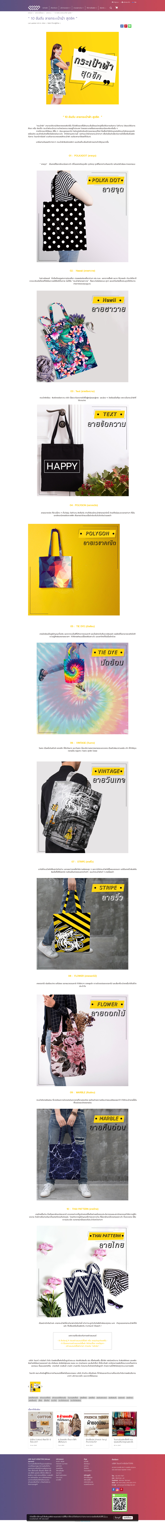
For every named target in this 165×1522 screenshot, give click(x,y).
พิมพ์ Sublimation (61, 1475)
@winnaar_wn (120, 1478)
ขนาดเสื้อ (58, 1480)
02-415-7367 (119, 1476)
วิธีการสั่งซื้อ (87, 1480)
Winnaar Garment (124, 1480)
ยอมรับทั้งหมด (128, 1518)
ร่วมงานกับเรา (88, 1470)
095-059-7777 (131, 1482)
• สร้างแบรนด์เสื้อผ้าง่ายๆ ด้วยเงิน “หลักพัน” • (82, 1346)
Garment (59, 1473)
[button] (111, 8)
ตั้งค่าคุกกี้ (117, 1518)
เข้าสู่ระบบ (116, 2)
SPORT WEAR (60, 1461)
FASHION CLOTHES (61, 1464)
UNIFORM (59, 1466)
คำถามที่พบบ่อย (88, 1477)
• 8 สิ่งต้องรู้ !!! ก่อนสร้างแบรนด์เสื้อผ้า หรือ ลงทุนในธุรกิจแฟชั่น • (82, 1340)
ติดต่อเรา (86, 1468)
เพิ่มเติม (102, 8)
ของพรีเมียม (59, 1468)
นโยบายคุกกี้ (45, 1519)
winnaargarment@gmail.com (126, 1485)
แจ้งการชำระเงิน (88, 1482)
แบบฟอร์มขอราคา (89, 1484)
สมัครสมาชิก (126, 2)
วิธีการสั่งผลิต (91, 8)
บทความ (86, 1466)
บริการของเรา (64, 8)
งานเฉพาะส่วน (78, 8)
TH (135, 2)
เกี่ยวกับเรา (54, 8)
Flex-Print (59, 1477)
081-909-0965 (121, 1482)
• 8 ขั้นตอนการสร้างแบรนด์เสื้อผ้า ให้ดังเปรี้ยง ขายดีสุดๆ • (82, 1343)
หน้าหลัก (45, 8)
